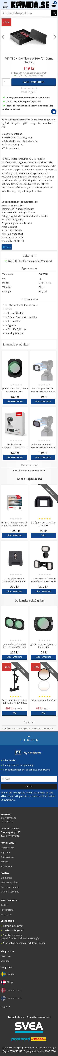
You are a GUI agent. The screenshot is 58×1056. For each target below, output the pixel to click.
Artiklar (4, 905)
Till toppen (29, 740)
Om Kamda (6, 877)
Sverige (10, 973)
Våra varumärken (9, 882)
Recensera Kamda (10, 887)
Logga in (5, 1006)
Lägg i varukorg (33, 82)
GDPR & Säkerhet (10, 891)
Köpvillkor (5, 852)
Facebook (6, 956)
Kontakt (4, 861)
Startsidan (6, 728)
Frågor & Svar (7, 847)
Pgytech (33, 92)
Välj (43, 535)
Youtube (5, 960)
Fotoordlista (7, 909)
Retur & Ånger (7, 857)
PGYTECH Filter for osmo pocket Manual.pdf (29, 260)
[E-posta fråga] (53, 111)
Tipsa (8, 247)
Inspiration (6, 914)
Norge (10, 982)
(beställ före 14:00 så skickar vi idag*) (20, 938)
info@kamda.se (8, 817)
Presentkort (6, 866)
